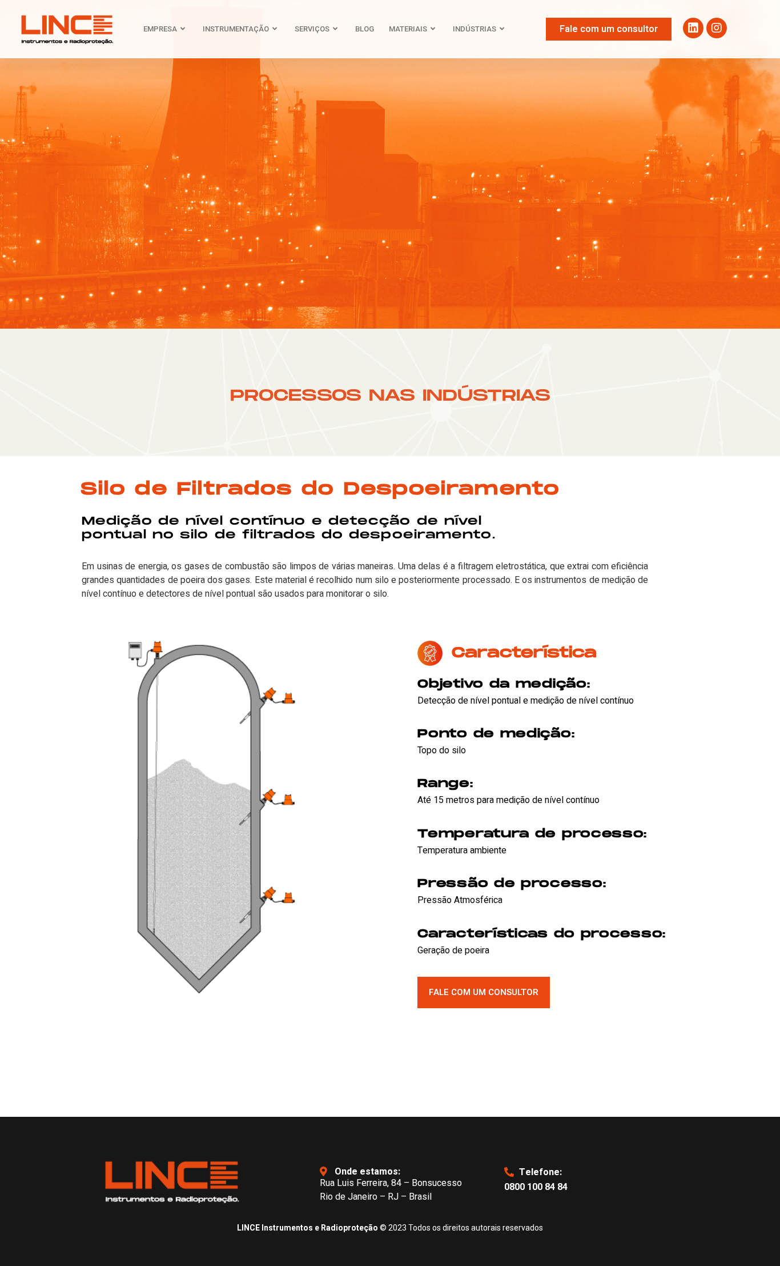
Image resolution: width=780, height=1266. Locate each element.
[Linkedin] (693, 28)
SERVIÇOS (312, 29)
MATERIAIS (408, 29)
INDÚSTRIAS (474, 29)
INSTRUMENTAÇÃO (236, 29)
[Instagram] (716, 28)
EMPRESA (160, 29)
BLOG (364, 29)
